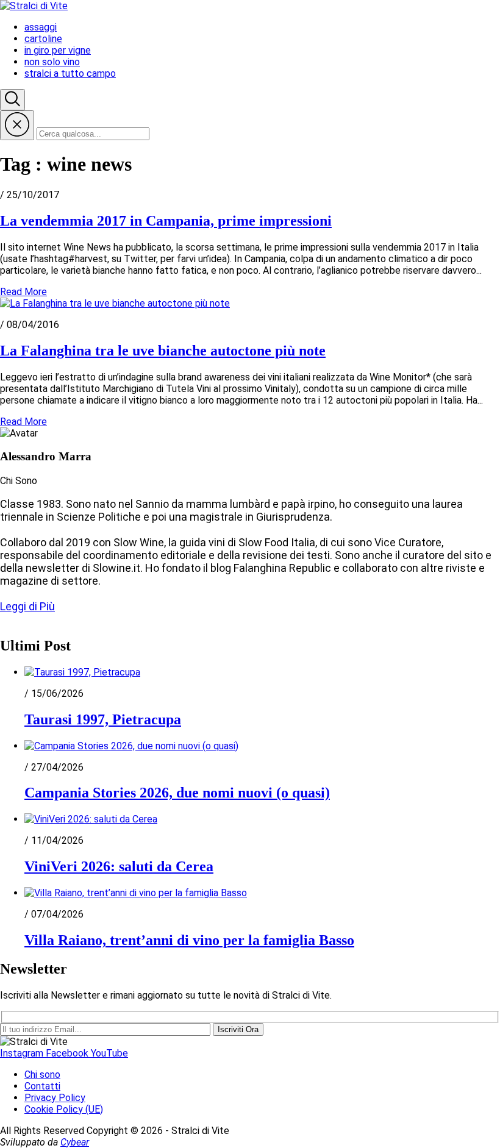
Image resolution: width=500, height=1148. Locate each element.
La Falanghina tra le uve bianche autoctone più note (163, 350)
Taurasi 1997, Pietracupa (102, 719)
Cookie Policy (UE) (63, 1109)
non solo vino (52, 62)
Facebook (68, 1053)
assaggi (40, 27)
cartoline (43, 39)
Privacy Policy (54, 1097)
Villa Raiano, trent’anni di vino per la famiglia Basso (189, 940)
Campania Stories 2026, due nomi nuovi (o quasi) (177, 792)
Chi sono (42, 1074)
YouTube (109, 1053)
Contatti (42, 1086)
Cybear (74, 1142)
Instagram (23, 1053)
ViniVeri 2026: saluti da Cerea (118, 866)
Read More (23, 292)
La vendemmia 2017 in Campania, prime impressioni (166, 221)
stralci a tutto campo (70, 73)
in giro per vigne (57, 50)
